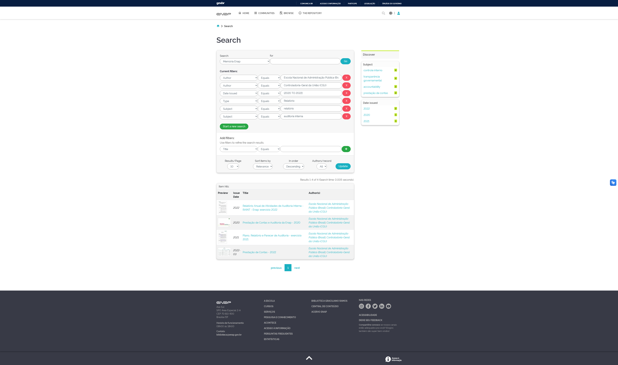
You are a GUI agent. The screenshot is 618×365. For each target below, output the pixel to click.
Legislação (369, 4)
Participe (352, 4)
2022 (367, 108)
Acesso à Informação (277, 328)
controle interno (373, 70)
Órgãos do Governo (392, 4)
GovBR (220, 3)
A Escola (269, 300)
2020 (367, 115)
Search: (224, 55)
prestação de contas (376, 93)
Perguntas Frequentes (278, 333)
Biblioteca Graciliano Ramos (329, 300)
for (271, 55)
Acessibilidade (368, 314)
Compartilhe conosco (369, 324)
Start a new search (234, 126)
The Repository (312, 13)
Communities (266, 13)
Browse (289, 13)
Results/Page (233, 160)
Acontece (270, 322)
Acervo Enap (319, 311)
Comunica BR (306, 4)
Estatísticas (271, 339)
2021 (366, 121)
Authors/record (321, 160)
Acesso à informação (330, 4)
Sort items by (263, 160)
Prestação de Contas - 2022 (259, 252)
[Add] (346, 149)
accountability (372, 86)
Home (246, 13)
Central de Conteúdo (325, 306)
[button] (390, 13)
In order (293, 160)
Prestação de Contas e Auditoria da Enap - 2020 (271, 222)
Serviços (269, 311)
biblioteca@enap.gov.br (229, 334)
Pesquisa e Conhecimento (280, 317)
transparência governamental (373, 78)
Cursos (268, 306)
